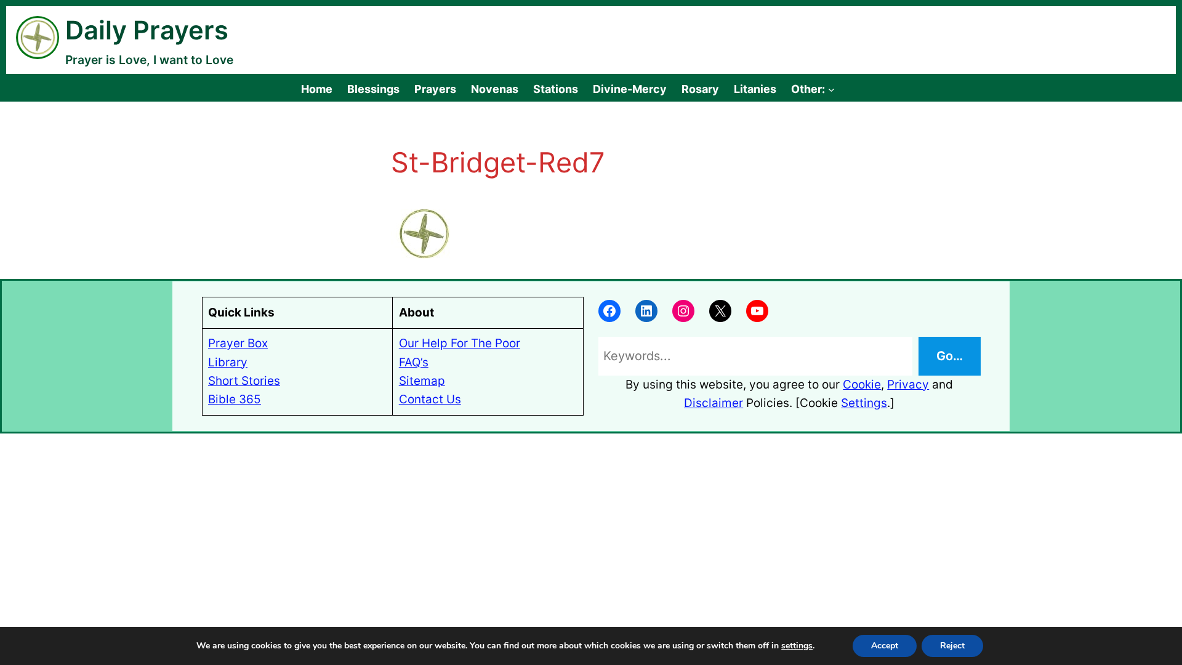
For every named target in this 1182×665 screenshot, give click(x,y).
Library (227, 362)
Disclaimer (713, 403)
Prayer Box (238, 343)
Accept (884, 645)
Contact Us (430, 399)
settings (797, 645)
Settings (864, 403)
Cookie (862, 384)
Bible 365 (234, 399)
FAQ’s (413, 362)
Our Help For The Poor (459, 343)
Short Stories (244, 381)
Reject (952, 645)
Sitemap (422, 381)
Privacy (908, 384)
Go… (949, 356)
